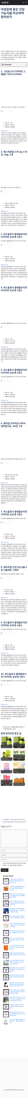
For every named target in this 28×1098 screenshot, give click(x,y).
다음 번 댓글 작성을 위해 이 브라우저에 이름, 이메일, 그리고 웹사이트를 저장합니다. (14, 864)
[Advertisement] (14, 35)
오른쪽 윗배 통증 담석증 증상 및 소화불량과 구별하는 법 (17, 931)
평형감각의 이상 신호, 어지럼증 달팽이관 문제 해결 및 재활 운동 (17, 969)
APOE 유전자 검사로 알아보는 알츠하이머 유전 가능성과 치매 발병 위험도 (17, 991)
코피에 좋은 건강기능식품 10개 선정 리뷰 (14, 820)
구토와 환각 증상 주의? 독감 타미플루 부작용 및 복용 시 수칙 (17, 1006)
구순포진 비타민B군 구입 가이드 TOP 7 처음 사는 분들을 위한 (17, 947)
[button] (23, 2)
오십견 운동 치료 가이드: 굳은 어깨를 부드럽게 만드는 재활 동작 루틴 (17, 1013)
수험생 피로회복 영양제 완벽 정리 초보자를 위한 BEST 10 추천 (17, 888)
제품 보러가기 (4, 131)
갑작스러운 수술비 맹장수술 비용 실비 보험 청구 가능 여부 (17, 940)
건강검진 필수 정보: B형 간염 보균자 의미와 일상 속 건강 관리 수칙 (17, 880)
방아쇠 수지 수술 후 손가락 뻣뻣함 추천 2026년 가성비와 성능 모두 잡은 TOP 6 (17, 984)
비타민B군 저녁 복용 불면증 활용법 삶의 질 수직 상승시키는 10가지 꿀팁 (17, 910)
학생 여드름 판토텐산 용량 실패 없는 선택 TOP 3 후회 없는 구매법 (17, 925)
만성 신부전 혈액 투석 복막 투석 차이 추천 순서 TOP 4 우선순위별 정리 (17, 962)
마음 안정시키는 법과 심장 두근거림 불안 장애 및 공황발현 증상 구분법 (17, 895)
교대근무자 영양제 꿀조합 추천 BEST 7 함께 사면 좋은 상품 (17, 1021)
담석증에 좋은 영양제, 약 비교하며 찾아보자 (14, 822)
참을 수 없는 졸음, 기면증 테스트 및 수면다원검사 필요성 (17, 917)
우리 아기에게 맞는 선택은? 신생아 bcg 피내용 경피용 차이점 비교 (17, 903)
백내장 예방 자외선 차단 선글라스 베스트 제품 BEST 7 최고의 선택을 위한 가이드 (17, 999)
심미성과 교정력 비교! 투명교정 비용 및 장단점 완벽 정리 (17, 976)
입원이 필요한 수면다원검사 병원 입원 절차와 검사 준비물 (17, 954)
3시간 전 (5, 2)
